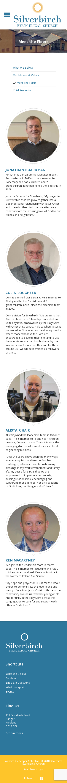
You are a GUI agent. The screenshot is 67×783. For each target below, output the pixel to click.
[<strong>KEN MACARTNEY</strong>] (33, 529)
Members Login (33, 769)
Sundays (11, 678)
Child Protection (22, 90)
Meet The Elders (26, 83)
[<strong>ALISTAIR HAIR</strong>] (33, 397)
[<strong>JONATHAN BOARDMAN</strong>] (33, 137)
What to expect (15, 687)
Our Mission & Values (26, 75)
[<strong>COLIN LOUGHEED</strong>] (33, 259)
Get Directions (14, 733)
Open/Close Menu (7, 14)
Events (10, 691)
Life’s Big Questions (18, 682)
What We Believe (23, 67)
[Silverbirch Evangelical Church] (37, 14)
